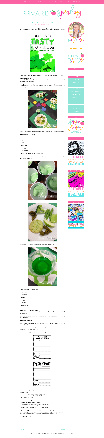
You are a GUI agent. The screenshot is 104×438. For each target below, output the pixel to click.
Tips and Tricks (76, 108)
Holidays (47, 24)
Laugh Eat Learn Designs (58, 433)
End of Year (76, 86)
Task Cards (76, 105)
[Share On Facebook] (24, 417)
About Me (31, 1)
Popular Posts (76, 97)
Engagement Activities (76, 88)
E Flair (71, 433)
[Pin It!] (26, 417)
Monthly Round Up (76, 91)
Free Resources (77, 1)
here (43, 332)
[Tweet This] (25, 417)
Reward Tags (52, 1)
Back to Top (52, 435)
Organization (76, 94)
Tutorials (76, 111)
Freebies (43, 24)
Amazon (68, 1)
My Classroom (42, 1)
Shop (60, 1)
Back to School (76, 79)
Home (24, 1)
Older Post (63, 429)
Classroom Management (76, 83)
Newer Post (22, 429)
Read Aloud (76, 100)
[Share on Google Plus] (27, 417)
